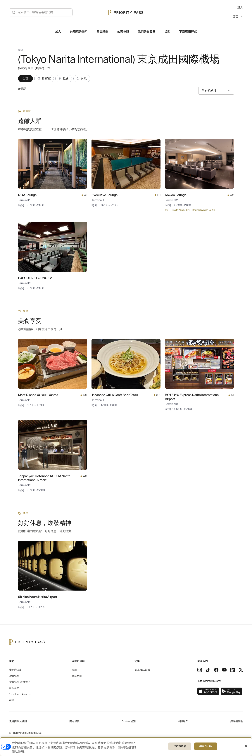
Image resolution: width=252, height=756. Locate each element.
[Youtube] (224, 670)
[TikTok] (208, 670)
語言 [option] (235, 16)
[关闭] (246, 746)
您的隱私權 (180, 746)
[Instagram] (199, 670)
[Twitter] (241, 670)
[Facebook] (216, 670)
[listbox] (237, 17)
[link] (208, 691)
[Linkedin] (232, 670)
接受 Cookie (205, 746)
